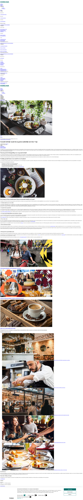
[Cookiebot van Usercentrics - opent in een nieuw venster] (11, 498)
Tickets (1, 68)
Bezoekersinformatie (3, 69)
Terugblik (1, 61)
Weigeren (69, 494)
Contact (1, 77)
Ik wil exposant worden (3, 29)
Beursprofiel (2, 79)
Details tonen (19, 498)
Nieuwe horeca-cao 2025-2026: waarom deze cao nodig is (62, 360)
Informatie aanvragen (3, 30)
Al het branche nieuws (3, 14)
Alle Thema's (2, 58)
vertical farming (33, 221)
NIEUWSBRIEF (2, 83)
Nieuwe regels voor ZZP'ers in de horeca (59, 387)
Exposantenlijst (2, 63)
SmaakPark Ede (21, 166)
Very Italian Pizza (3, 217)
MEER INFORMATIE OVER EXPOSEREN (6, 43)
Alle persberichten (2, 21)
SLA (39, 234)
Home (1, 10)
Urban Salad (63, 234)
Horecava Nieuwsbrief (3, 49)
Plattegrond (1, 31)
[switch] (35, 495)
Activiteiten (2, 62)
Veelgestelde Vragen (3, 39)
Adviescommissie (2, 78)
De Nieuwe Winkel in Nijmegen (6, 211)
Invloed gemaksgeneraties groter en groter (59, 442)
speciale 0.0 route (52, 226)
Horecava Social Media (3, 51)
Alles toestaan (70, 489)
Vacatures (1, 80)
